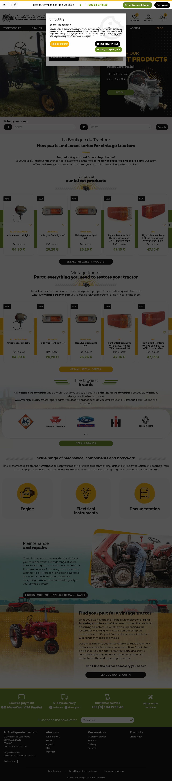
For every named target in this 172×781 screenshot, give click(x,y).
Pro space (162, 5)
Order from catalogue (137, 5)
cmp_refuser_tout (108, 44)
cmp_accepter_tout (109, 49)
